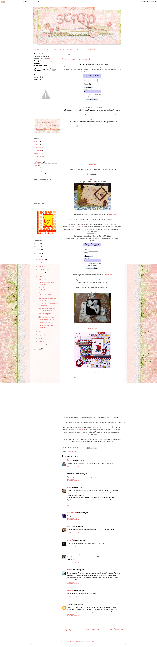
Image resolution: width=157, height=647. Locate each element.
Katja (92, 119)
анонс (36, 144)
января (41, 345)
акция (36, 141)
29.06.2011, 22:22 (73, 519)
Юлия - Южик (92, 372)
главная (37, 49)
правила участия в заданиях (62, 49)
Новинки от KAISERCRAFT (44, 294)
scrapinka (92, 292)
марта (41, 338)
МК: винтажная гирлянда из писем (47, 299)
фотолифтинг (39, 174)
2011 (38, 256)
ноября (41, 263)
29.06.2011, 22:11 (73, 505)
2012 (38, 253)
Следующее (67, 629)
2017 (38, 246)
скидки (36, 168)
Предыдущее (116, 629)
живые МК (38, 150)
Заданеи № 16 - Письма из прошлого (47, 304)
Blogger (93, 641)
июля (41, 276)
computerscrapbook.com (74, 641)
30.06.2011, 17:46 (73, 583)
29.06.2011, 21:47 (73, 480)
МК (35, 159)
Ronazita (112, 214)
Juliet (69, 553)
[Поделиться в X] (91, 448)
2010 (38, 349)
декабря (42, 259)
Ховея (69, 487)
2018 (38, 243)
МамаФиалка (72, 512)
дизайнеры (91, 49)
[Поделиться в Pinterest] (95, 448)
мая (40, 331)
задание (37, 153)
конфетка (37, 156)
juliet (92, 179)
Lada (69, 604)
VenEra (108, 274)
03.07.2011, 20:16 (73, 615)
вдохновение (38, 147)
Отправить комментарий (74, 620)
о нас (46, 49)
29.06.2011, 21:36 (73, 466)
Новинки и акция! (44, 322)
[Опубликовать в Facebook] (93, 448)
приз (35, 165)
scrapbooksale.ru (105, 72)
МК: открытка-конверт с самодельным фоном (47, 318)
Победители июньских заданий (76, 59)
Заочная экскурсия (44, 314)
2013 (38, 250)
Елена (69, 526)
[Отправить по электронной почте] (87, 448)
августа (42, 273)
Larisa (69, 460)
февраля (42, 341)
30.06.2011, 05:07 (73, 546)
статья (37, 171)
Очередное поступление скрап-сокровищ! (46, 309)
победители (72, 451)
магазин (80, 49)
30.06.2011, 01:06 (73, 533)
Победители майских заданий (45, 326)
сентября (42, 269)
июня (41, 279)
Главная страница (92, 629)
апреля (41, 335)
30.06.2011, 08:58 (73, 562)
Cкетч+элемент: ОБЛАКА (44, 289)
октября (42, 266)
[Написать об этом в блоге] (89, 448)
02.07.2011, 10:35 (73, 596)
